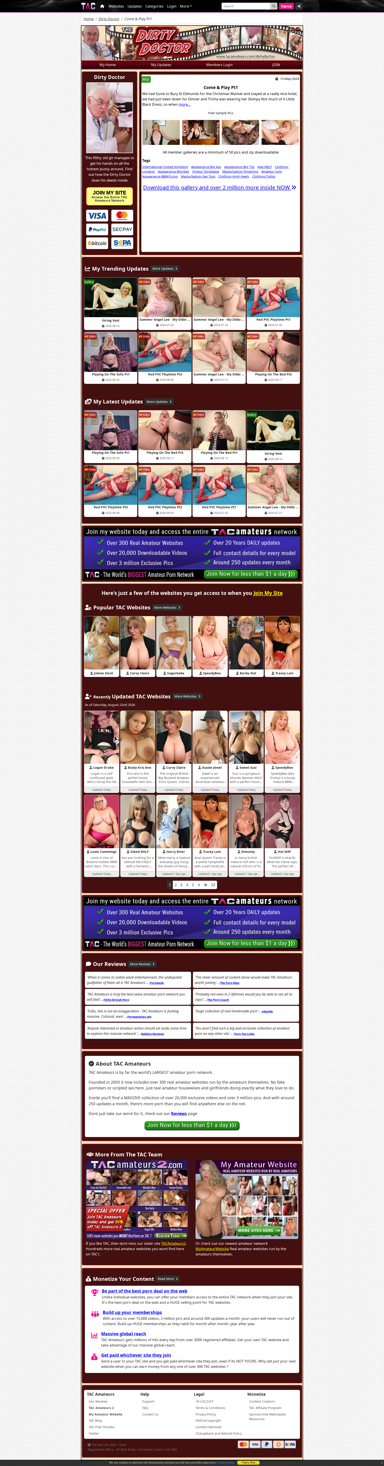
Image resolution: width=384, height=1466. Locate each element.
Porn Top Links (244, 1034)
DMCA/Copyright (208, 1420)
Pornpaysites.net (139, 1017)
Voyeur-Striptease (205, 171)
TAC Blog (95, 1420)
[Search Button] (273, 6)
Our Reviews (98, 1401)
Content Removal (208, 1427)
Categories (154, 6)
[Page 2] (199, 885)
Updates (135, 6)
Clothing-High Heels (233, 176)
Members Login (219, 64)
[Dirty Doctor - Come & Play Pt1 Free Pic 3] (240, 132)
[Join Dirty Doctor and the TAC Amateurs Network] (97, 215)
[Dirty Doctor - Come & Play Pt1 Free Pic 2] (201, 132)
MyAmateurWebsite (212, 1248)
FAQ (145, 1408)
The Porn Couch (218, 1000)
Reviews (179, 1113)
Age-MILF (265, 167)
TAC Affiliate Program (265, 1408)
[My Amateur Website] (247, 1200)
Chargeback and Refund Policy (219, 1433)
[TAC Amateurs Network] (88, 6)
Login (171, 6)
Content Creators (262, 1401)
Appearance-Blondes (173, 171)
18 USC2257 (204, 1401)
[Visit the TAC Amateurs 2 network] (137, 1200)
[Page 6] (205, 885)
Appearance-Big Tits (239, 167)
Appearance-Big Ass (206, 167)
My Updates (161, 64)
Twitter (94, 1433)
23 (213, 884)
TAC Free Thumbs (102, 1427)
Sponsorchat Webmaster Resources (267, 1416)
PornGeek (157, 983)
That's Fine (248, 1462)
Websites (116, 6)
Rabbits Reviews (152, 1034)
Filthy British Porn (116, 1000)
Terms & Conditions (210, 1408)
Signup (286, 6)
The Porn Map (229, 983)
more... (184, 104)
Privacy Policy (225, 1462)
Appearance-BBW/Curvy (160, 176)
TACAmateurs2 (173, 1243)
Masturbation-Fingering (240, 171)
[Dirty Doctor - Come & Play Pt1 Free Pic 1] (161, 132)
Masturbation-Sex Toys (198, 176)
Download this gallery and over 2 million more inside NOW (217, 187)
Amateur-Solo (271, 171)
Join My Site (268, 593)
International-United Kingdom (165, 167)
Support (148, 1401)
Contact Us (150, 1414)
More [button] (184, 6)
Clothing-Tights (263, 176)
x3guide (267, 1011)
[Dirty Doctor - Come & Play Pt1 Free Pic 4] (280, 132)
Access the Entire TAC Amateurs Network (110, 196)
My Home (108, 64)
